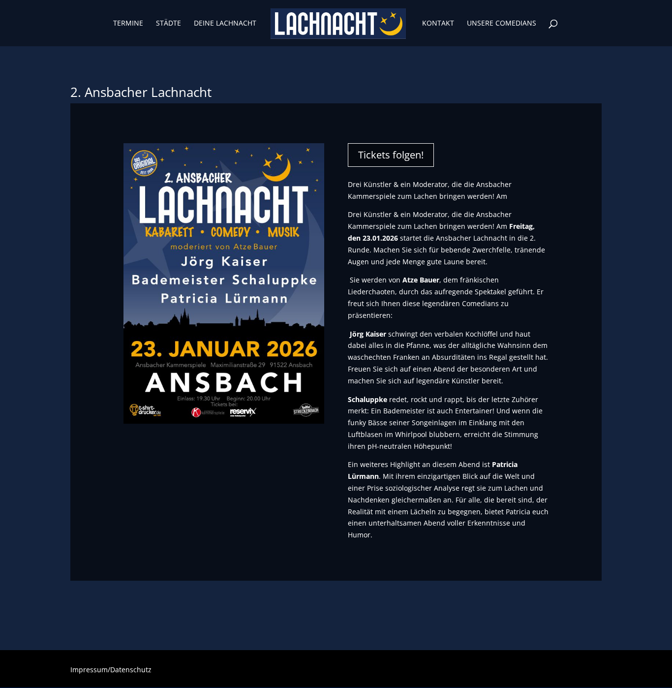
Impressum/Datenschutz (111, 670)
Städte (168, 24)
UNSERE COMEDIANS (501, 24)
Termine (128, 24)
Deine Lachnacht (225, 24)
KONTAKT (438, 24)
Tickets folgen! (391, 154)
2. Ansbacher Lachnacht (141, 92)
